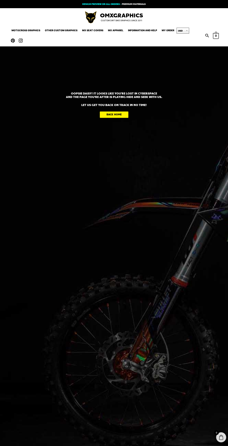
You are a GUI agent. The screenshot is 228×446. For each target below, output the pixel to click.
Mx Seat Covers (92, 30)
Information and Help (142, 30)
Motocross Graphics (26, 30)
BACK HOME (114, 114)
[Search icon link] (207, 36)
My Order (168, 30)
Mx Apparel (115, 30)
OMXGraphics (121, 16)
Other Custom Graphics (61, 30)
